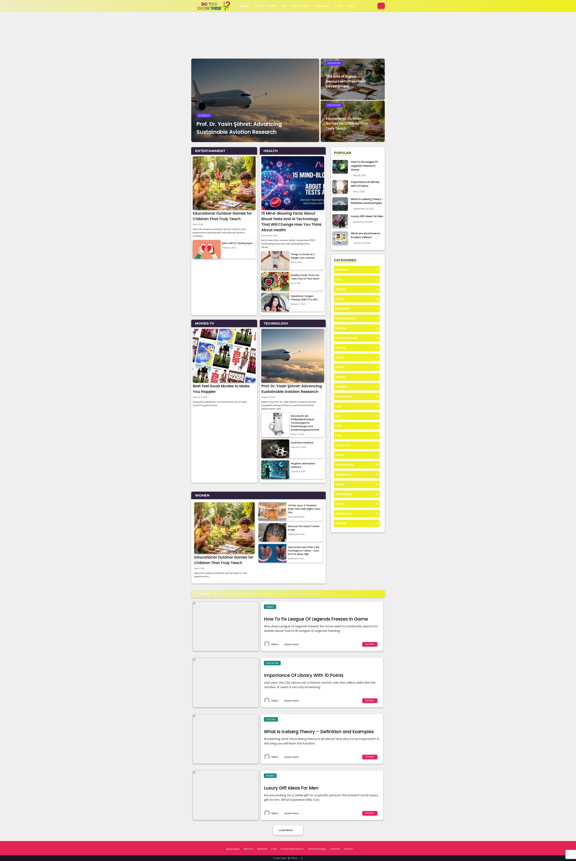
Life (284, 6)
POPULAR (205, 594)
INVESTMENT (247, 594)
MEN (235, 594)
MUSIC (313, 594)
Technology (321, 6)
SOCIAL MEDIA (299, 594)
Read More (369, 644)
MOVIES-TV (283, 594)
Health (272, 6)
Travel (338, 6)
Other (351, 6)
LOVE (259, 594)
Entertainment (300, 6)
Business (244, 6)
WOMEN (225, 594)
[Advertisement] (288, 35)
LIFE (216, 594)
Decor (258, 6)
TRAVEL (270, 594)
